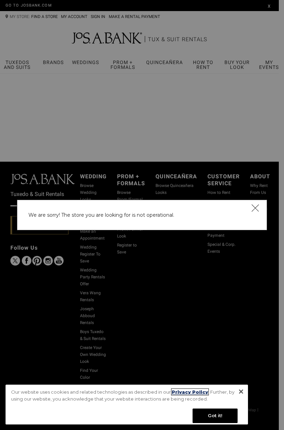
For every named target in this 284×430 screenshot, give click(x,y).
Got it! (215, 415)
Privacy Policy (190, 392)
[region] (127, 404)
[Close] (255, 208)
